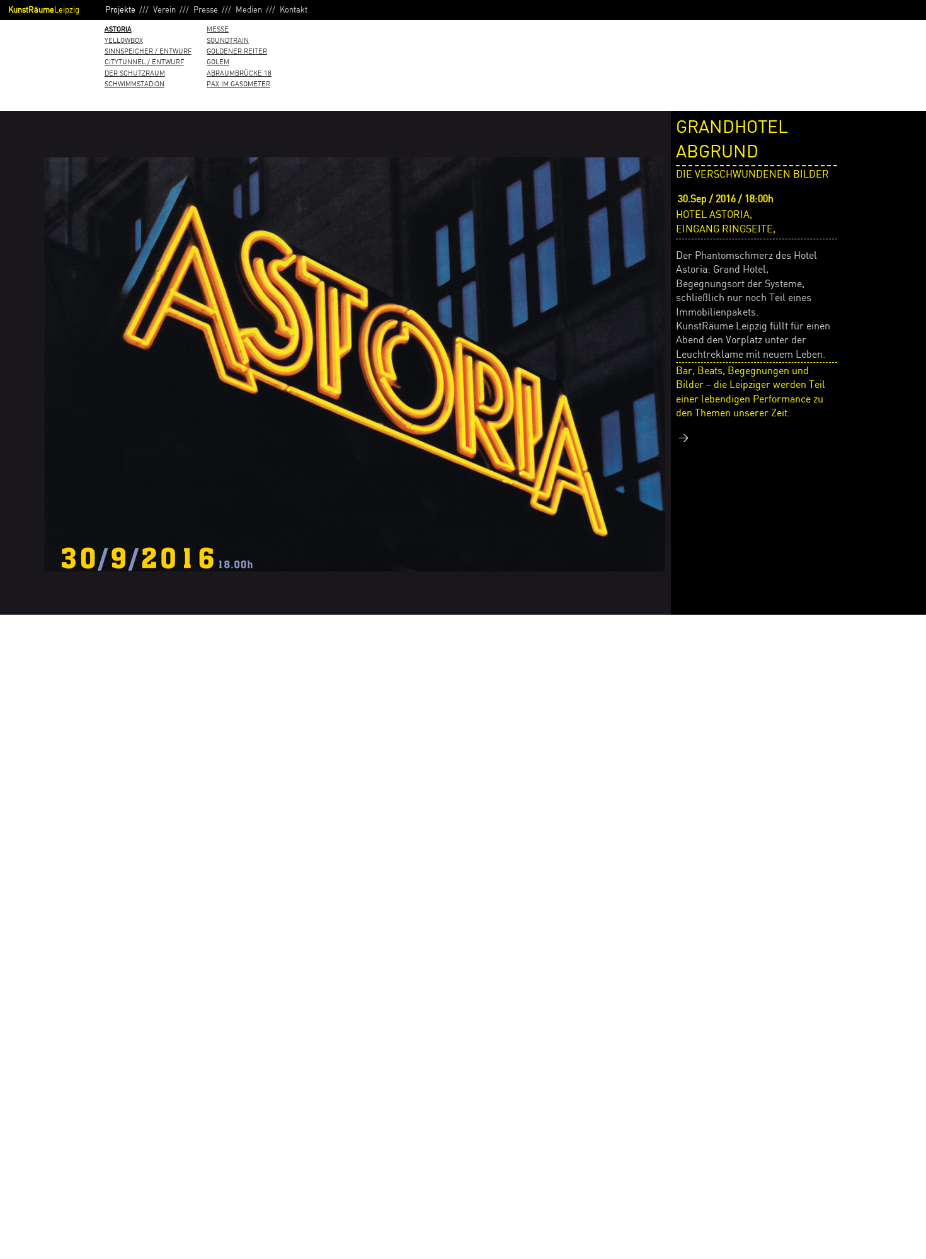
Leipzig (43, 10)
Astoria (118, 29)
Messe (218, 29)
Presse (205, 10)
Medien (249, 10)
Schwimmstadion (134, 84)
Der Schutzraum (135, 73)
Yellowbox (124, 41)
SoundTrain (228, 41)
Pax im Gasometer (238, 84)
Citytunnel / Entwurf (144, 62)
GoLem (218, 62)
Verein (164, 10)
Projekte (120, 10)
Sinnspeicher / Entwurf (148, 51)
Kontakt (293, 10)
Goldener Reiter (237, 51)
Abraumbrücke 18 (239, 73)
